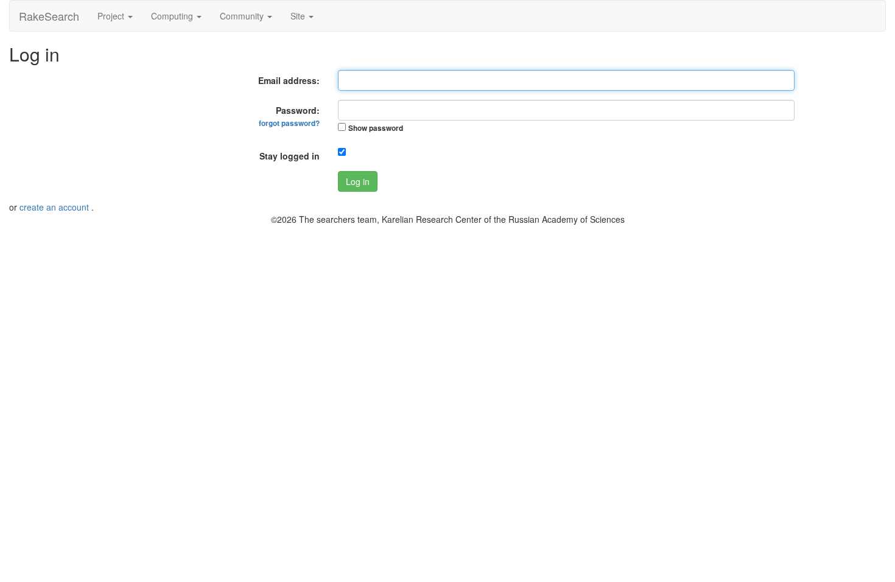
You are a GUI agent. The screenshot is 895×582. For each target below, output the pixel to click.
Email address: (289, 80)
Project (112, 16)
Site (298, 16)
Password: (289, 116)
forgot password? (289, 123)
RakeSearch (49, 16)
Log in (358, 181)
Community (243, 16)
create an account (55, 207)
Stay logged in (289, 156)
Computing (173, 16)
